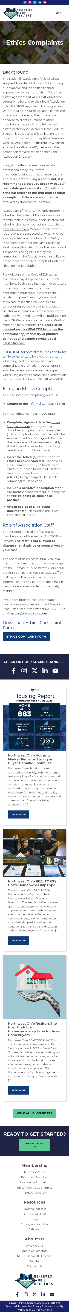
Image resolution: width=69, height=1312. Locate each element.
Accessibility (56, 1306)
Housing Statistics (34, 1209)
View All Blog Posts (34, 1113)
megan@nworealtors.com (28, 613)
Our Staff (35, 1261)
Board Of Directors (34, 1251)
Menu (60, 13)
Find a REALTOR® (34, 1214)
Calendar (34, 1229)
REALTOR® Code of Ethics (34, 1187)
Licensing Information (34, 1182)
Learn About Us (34, 1145)
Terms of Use (25, 1306)
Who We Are (34, 1245)
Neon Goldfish (44, 1309)
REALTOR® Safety (34, 1192)
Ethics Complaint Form (26, 636)
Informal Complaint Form (47, 403)
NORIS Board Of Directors (34, 1256)
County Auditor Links (34, 1224)
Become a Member (34, 1177)
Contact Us (34, 1266)
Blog (34, 1219)
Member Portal (34, 1172)
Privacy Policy (41, 1306)
